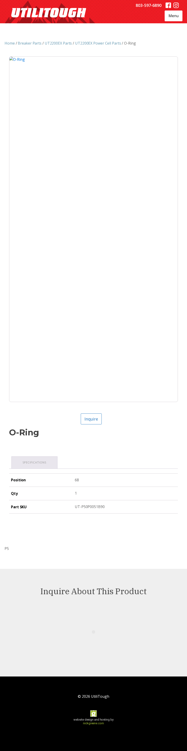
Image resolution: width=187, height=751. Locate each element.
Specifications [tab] (34, 462)
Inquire (91, 419)
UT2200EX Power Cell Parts (98, 43)
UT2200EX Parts (58, 43)
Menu (174, 15)
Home (10, 43)
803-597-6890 (148, 5)
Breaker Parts (30, 43)
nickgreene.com (93, 723)
